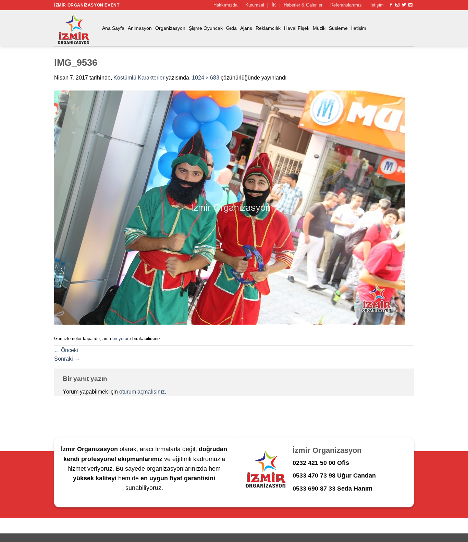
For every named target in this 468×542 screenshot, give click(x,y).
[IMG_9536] (229, 207)
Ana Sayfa (113, 28)
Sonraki (67, 359)
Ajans (246, 28)
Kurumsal (254, 5)
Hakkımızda (225, 5)
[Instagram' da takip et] (397, 5)
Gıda (231, 28)
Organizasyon (170, 28)
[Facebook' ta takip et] (391, 5)
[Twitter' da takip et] (404, 5)
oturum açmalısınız (142, 392)
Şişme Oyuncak (206, 28)
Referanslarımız (346, 5)
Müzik (319, 28)
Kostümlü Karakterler (138, 78)
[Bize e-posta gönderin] (410, 5)
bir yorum (121, 338)
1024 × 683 (205, 78)
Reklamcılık (268, 28)
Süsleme (338, 28)
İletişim (376, 5)
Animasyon (140, 28)
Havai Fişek (296, 28)
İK (274, 5)
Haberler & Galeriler (303, 5)
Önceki (66, 350)
